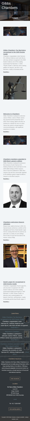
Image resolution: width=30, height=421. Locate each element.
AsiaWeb (22, 417)
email (15, 399)
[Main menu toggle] (15, 13)
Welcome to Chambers (11, 114)
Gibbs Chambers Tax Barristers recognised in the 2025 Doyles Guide (14, 52)
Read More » (6, 72)
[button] (15, 378)
